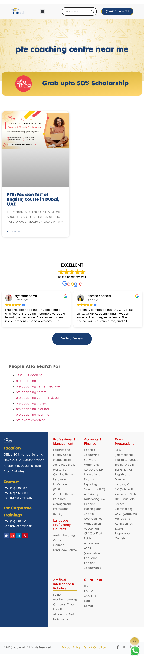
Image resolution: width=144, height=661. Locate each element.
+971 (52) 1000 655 (15, 450)
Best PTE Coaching (29, 337)
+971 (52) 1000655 (15, 483)
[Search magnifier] (92, 11)
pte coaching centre (31, 354)
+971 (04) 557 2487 (16, 455)
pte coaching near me (32, 376)
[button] (42, 11)
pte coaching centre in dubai (38, 360)
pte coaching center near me (38, 348)
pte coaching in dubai (32, 371)
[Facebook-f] (117, 608)
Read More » (14, 193)
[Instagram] (12, 497)
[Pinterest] (25, 497)
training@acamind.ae (18, 460)
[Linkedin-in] (131, 608)
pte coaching (26, 343)
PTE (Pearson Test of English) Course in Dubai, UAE (33, 161)
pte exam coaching (30, 382)
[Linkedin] (18, 497)
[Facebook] (6, 497)
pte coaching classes (31, 365)
